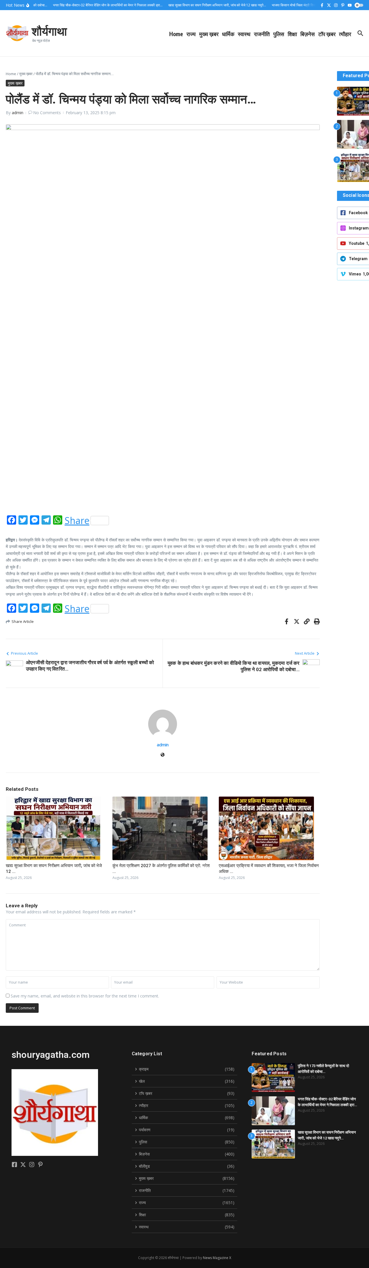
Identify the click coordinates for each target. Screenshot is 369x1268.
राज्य (191, 33)
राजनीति (262, 33)
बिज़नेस (307, 33)
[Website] (163, 755)
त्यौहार (345, 33)
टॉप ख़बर (327, 33)
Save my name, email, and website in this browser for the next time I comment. (85, 996)
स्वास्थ (244, 33)
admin (17, 112)
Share (77, 520)
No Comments (47, 112)
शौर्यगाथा (49, 31)
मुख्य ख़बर (209, 33)
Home (176, 33)
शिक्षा (292, 33)
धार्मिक (228, 33)
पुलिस (278, 33)
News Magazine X (217, 1257)
